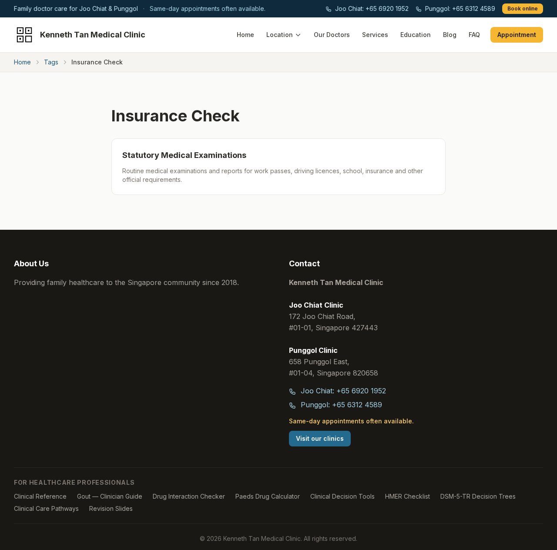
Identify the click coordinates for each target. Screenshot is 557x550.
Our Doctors (332, 34)
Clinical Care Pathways (46, 508)
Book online (522, 8)
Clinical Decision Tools (342, 496)
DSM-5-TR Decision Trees (478, 496)
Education (415, 34)
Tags (51, 62)
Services (375, 34)
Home (245, 34)
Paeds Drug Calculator (267, 496)
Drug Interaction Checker (189, 496)
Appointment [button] (516, 34)
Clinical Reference (40, 496)
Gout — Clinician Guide (109, 496)
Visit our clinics (320, 438)
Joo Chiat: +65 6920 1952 (371, 8)
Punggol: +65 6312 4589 (459, 8)
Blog (449, 34)
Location (279, 34)
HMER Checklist (407, 496)
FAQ (474, 34)
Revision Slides (111, 508)
